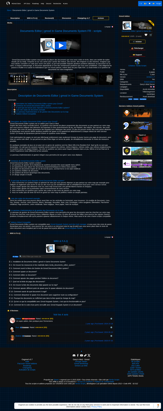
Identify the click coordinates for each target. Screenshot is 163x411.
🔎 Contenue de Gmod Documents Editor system (32, 106)
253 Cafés (135, 366)
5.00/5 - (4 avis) (131, 36)
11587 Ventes (135, 368)
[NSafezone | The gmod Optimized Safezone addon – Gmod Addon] (137, 155)
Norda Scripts (114, 380)
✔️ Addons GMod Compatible (24, 114)
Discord (48, 3)
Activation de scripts (27, 370)
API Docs (27, 3)
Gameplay (143, 99)
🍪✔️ (158, 406)
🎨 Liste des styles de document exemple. (29, 110)
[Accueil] (8, 3)
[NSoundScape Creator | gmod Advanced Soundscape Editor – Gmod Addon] (137, 167)
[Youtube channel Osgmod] (81, 355)
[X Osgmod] (89, 355)
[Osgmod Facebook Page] (78, 355)
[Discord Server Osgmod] (74, 355)
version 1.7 (150, 77)
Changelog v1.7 (83, 18)
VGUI (130, 99)
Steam (56, 380)
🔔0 (145, 3)
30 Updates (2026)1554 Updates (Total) (135, 373)
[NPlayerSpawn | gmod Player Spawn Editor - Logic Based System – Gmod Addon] (137, 129)
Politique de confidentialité (104, 382)
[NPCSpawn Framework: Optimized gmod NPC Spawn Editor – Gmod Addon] (137, 117)
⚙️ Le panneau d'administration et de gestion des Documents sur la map (40, 112)
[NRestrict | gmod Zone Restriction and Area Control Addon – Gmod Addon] (137, 142)
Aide (27, 362)
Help (42, 3)
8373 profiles (135, 370)
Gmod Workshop (81, 364)
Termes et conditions (85, 382)
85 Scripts (135, 362)
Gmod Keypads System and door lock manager (68, 224)
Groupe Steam (81, 362)
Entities (136, 99)
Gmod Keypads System (74, 228)
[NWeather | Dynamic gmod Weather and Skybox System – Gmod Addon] (137, 180)
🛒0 (140, 3)
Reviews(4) (49, 18)
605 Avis (135, 364)
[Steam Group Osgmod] (85, 355)
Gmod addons (149, 82)
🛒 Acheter (137, 42)
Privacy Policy (96, 407)
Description (15, 18)
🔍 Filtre (15, 256)
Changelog (27, 368)
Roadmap (35, 3)
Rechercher (57, 3)
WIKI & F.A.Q (32, 18)
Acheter (101, 18)
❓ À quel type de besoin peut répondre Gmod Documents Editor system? (41, 108)
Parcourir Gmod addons (27, 364)
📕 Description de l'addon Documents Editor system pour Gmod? (38, 104)
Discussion (66, 18)
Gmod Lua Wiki (81, 366)
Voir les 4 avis (60, 314)
